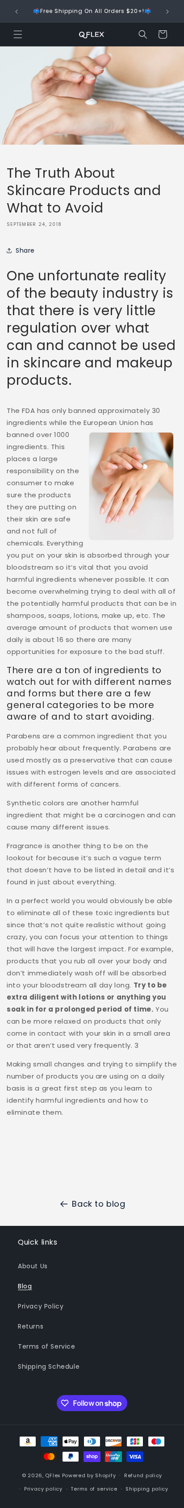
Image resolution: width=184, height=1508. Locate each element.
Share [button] (25, 250)
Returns (30, 1326)
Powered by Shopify (89, 1475)
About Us (33, 1266)
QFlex (52, 1475)
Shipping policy (146, 1488)
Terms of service (94, 1488)
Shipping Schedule (48, 1366)
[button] (18, 34)
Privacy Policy (40, 1306)
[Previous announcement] (16, 11)
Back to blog (98, 1203)
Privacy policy (43, 1488)
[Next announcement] (167, 11)
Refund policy (143, 1475)
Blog (25, 1286)
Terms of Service (46, 1346)
